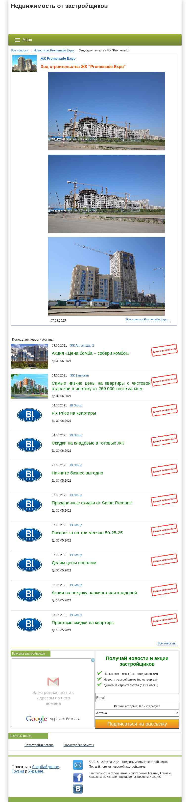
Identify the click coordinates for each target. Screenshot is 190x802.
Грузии (18, 771)
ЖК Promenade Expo (58, 58)
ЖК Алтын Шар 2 (82, 345)
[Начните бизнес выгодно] (27, 465)
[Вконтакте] (78, 789)
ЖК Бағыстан (79, 375)
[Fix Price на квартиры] (27, 405)
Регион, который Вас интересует (137, 706)
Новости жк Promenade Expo (54, 50)
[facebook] (78, 778)
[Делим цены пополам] (27, 555)
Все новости (19, 50)
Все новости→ (168, 643)
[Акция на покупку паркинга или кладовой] (27, 585)
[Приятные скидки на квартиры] (27, 615)
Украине (35, 771)
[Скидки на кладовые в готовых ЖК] (27, 435)
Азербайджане (45, 767)
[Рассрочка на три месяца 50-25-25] (27, 525)
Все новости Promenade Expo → (148, 319)
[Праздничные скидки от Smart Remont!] (27, 495)
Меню (27, 39)
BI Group (76, 405)
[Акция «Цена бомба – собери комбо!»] (30, 345)
